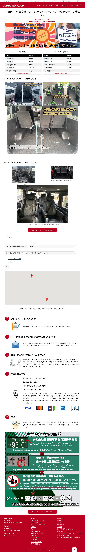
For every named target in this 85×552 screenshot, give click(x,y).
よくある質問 (35, 537)
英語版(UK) (60, 520)
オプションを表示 (8, 261)
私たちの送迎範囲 (36, 522)
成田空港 (8, 62)
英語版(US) (60, 518)
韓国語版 (59, 527)
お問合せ (33, 535)
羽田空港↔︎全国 (35, 531)
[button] (47, 299)
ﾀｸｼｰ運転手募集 (35, 544)
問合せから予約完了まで (38, 525)
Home (33, 518)
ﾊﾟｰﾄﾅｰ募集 (34, 540)
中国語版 (59, 522)
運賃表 (33, 529)
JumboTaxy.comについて (38, 520)
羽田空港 (8, 59)
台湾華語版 (60, 525)
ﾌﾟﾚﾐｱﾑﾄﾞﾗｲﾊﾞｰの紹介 (63, 535)
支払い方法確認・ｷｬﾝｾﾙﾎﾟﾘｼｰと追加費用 (69, 533)
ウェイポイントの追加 (14, 259)
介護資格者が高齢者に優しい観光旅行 (68, 537)
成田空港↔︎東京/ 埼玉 (37, 533)
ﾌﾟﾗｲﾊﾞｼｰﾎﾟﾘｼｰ (61, 531)
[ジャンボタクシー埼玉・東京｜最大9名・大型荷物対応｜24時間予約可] (14, 5)
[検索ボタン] (80, 5)
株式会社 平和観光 (36, 542)
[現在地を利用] (75, 246)
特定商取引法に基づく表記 (65, 529)
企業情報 (33, 527)
